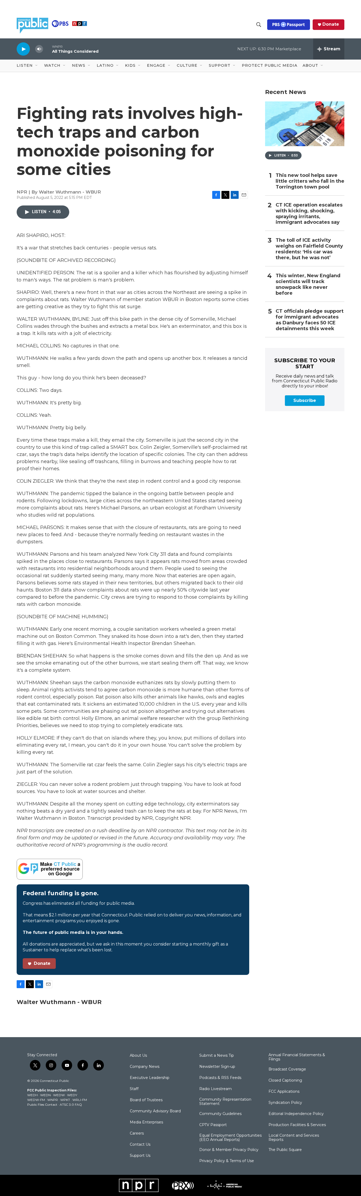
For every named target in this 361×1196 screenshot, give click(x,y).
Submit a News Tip (216, 1056)
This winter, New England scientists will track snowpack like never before (308, 284)
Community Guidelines (220, 1114)
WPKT (65, 1100)
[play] (23, 49)
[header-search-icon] (259, 24)
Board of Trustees (146, 1100)
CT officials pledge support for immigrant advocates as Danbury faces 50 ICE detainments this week (310, 320)
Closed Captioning (285, 1080)
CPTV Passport (213, 1125)
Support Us (140, 1156)
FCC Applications (284, 1092)
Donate (330, 24)
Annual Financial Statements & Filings (297, 1057)
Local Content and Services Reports (294, 1138)
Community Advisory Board (155, 1111)
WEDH (32, 1095)
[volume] (39, 49)
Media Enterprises (146, 1122)
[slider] (47, 49)
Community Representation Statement (225, 1102)
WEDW (59, 1095)
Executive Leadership (149, 1078)
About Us (138, 1056)
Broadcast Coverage (287, 1069)
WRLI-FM (79, 1100)
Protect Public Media (269, 65)
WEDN (45, 1095)
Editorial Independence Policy (296, 1114)
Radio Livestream (215, 1089)
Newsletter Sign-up (217, 1067)
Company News (144, 1067)
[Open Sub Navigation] (37, 66)
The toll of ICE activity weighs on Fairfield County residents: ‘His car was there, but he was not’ (309, 249)
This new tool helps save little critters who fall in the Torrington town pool (310, 181)
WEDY (72, 1095)
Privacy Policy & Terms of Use (226, 1161)
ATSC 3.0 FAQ (71, 1105)
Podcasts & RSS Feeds (220, 1078)
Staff (134, 1089)
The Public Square (285, 1150)
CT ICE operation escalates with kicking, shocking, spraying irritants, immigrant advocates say (309, 213)
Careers (137, 1133)
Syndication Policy (285, 1103)
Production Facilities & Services (297, 1125)
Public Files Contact (42, 1105)
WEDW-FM (36, 1100)
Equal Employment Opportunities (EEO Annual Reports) (230, 1138)
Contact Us (140, 1145)
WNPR (52, 1100)
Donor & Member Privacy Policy (228, 1150)
